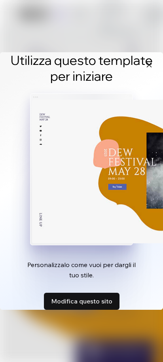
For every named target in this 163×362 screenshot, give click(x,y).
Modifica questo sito (81, 301)
